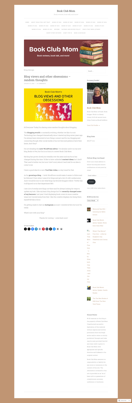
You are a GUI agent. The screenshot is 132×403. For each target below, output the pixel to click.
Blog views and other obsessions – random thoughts (47, 78)
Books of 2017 (77, 26)
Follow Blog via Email (96, 158)
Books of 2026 (56, 22)
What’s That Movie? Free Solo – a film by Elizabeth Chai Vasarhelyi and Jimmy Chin (100, 236)
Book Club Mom (66, 10)
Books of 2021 (32, 26)
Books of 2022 (102, 22)
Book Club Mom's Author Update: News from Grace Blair (100, 223)
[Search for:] (96, 71)
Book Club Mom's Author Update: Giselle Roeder (100, 290)
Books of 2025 (68, 22)
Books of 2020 (43, 26)
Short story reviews (53, 33)
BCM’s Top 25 (67, 33)
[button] (53, 105)
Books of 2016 (88, 26)
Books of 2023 (90, 22)
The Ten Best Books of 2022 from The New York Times (100, 301)
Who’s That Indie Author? (91, 29)
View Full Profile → (93, 125)
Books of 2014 (36, 29)
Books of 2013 (47, 29)
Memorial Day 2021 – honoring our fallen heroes (99, 212)
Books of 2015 (99, 26)
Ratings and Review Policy (71, 29)
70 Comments (41, 83)
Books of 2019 (55, 26)
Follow (91, 182)
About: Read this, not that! (40, 22)
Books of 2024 (79, 22)
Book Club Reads (80, 33)
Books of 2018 (66, 26)
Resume (57, 29)
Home (27, 22)
